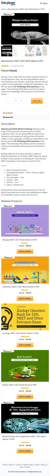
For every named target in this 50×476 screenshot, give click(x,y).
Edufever (34, 195)
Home (3, 9)
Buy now (36, 101)
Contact (18, 465)
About (11, 465)
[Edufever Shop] (8, 3)
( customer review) (17, 66)
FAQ (37, 465)
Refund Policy (28, 465)
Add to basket (25, 251)
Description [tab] (8, 113)
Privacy (27, 467)
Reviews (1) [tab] (8, 117)
